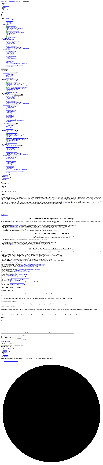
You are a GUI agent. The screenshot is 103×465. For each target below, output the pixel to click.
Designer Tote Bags (15, 276)
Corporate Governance (11, 56)
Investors (5, 350)
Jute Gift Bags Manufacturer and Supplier (29, 265)
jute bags (65, 202)
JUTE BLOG (6, 38)
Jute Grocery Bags (14, 262)
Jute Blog (5, 356)
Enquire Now (4, 215)
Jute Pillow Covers (14, 284)
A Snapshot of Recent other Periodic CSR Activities (17, 48)
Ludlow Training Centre (11, 46)
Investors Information (11, 51)
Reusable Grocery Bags (17, 278)
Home (4, 186)
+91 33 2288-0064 (26, 339)
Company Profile (10, 19)
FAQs (4, 7)
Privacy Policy (6, 351)
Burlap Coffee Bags (15, 270)
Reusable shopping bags (16, 225)
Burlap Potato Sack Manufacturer (24, 266)
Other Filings (9, 57)
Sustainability (6, 6)
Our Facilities (9, 22)
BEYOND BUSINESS (8, 39)
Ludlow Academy (10, 44)
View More (21, 262)
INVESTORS (6, 49)
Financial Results (10, 53)
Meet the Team (9, 21)
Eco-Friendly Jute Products (9, 348)
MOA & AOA (9, 66)
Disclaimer (5, 352)
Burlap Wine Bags (14, 283)
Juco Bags (9, 275)
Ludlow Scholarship (10, 43)
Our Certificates (9, 23)
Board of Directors (10, 52)
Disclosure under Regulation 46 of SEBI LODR (17, 63)
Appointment (9, 62)
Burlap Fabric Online (16, 274)
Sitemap (5, 353)
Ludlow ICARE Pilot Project (12, 41)
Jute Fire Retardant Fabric (19, 271)
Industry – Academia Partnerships (13, 47)
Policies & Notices (10, 61)
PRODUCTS (6, 24)
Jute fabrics (12, 244)
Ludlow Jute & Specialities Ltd (11, 361)
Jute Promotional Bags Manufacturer (26, 269)
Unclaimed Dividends (11, 58)
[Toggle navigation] (1, 16)
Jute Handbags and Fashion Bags (24, 281)
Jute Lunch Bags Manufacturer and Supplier (31, 264)
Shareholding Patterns (11, 55)
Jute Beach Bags (13, 279)
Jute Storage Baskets (15, 273)
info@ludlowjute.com (5, 341)
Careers (5, 4)
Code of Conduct (10, 60)
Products (5, 189)
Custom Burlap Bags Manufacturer (25, 268)
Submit (23, 335)
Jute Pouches (11, 280)
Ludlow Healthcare (10, 42)
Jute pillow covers (14, 226)
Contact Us (5, 3)
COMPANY (6, 18)
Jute (15, 241)
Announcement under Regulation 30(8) (15, 65)
